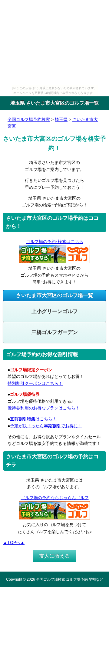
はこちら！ (33, 418)
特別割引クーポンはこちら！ (35, 383)
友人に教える (54, 556)
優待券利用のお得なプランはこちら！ (44, 407)
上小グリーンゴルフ (54, 311)
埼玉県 (61, 119)
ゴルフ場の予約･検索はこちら (54, 241)
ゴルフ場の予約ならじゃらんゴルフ (55, 497)
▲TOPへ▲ (14, 542)
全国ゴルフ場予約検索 (29, 119)
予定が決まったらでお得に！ (46, 425)
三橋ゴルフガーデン (54, 332)
